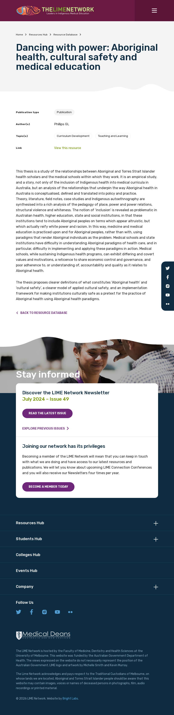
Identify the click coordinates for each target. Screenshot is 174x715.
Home (19, 34)
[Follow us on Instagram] (44, 612)
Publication (64, 112)
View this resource (67, 148)
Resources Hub (38, 34)
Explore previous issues (43, 428)
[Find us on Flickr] (70, 612)
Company (24, 586)
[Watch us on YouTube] (57, 612)
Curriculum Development (73, 136)
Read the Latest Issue (47, 413)
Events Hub (26, 570)
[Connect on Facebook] (31, 612)
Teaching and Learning (113, 136)
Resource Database (65, 34)
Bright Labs (70, 698)
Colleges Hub (28, 554)
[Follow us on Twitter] (18, 612)
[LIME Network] (55, 10)
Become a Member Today (48, 487)
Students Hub (29, 539)
